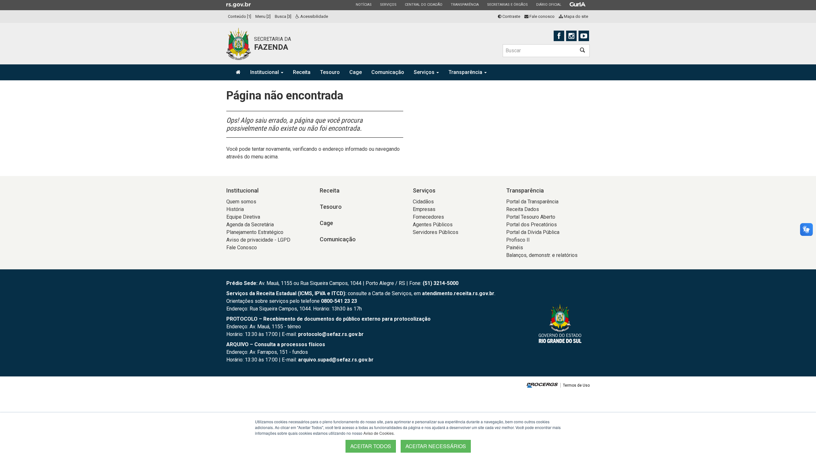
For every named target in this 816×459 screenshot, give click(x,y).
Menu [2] (263, 16)
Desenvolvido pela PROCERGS (542, 385)
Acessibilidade (313, 16)
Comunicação (387, 72)
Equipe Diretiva (243, 217)
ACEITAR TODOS (370, 446)
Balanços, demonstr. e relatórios (542, 255)
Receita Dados (522, 209)
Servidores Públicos (435, 232)
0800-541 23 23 (339, 301)
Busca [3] (283, 16)
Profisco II (518, 240)
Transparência (464, 4)
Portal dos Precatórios (531, 225)
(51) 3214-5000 (440, 283)
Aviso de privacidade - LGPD (258, 240)
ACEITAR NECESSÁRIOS (435, 446)
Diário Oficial (548, 4)
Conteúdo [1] (239, 16)
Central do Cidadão (423, 4)
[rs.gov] (238, 4)
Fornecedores (428, 217)
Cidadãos (423, 202)
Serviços (388, 4)
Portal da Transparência (532, 202)
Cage (355, 72)
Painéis (514, 247)
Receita (301, 72)
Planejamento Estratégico (254, 232)
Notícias (363, 4)
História (235, 209)
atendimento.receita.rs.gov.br (458, 293)
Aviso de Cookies (378, 433)
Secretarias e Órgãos (507, 4)
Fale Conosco (241, 247)
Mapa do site (575, 16)
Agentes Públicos (433, 225)
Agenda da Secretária (250, 225)
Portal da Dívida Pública (532, 232)
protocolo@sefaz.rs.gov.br (331, 334)
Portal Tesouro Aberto (530, 217)
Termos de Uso (576, 385)
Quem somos (241, 202)
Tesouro (330, 72)
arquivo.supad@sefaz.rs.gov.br (336, 360)
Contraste (510, 16)
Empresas (424, 209)
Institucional (265, 72)
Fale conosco (541, 16)
